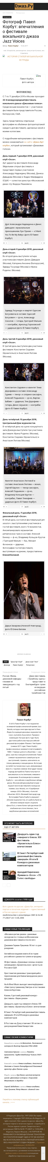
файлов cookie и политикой (16, 1153)
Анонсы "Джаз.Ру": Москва (6, 877)
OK (43, 1153)
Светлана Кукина (11, 1052)
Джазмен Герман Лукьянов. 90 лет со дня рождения (22, 946)
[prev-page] (4, 885)
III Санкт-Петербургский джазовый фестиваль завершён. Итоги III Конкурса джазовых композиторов (30, 859)
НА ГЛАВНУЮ (8, 13)
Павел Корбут (13, 46)
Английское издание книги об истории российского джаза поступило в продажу (22, 955)
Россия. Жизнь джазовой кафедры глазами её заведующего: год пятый (12, 681)
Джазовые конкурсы (6, 859)
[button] (4, 6)
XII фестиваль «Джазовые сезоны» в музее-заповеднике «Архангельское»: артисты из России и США (23, 965)
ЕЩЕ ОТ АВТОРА (11, 827)
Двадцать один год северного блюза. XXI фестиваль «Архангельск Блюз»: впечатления (29, 840)
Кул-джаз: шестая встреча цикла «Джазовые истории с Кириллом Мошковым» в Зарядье (22, 1078)
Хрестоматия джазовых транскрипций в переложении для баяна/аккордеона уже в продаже (23, 976)
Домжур (7, 665)
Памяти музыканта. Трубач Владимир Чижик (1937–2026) (23, 1055)
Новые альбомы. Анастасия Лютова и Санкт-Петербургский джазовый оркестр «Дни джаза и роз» (23, 1066)
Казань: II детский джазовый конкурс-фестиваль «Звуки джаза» (21, 996)
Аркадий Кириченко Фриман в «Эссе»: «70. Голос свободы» (29, 875)
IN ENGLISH (30, 1145)
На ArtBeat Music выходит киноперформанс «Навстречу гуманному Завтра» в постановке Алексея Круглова (24, 987)
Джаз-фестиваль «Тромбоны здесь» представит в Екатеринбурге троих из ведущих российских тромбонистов (35, 684)
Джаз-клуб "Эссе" (32, 662)
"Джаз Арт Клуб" (16, 662)
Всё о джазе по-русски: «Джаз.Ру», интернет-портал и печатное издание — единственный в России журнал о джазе (24, 909)
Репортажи (20, 13)
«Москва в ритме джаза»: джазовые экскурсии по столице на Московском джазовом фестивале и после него (21, 937)
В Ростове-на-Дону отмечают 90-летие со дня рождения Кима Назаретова (23, 1024)
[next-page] (8, 885)
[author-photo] (24, 716)
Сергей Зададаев (11, 1086)
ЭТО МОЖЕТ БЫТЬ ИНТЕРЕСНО (18, 823)
